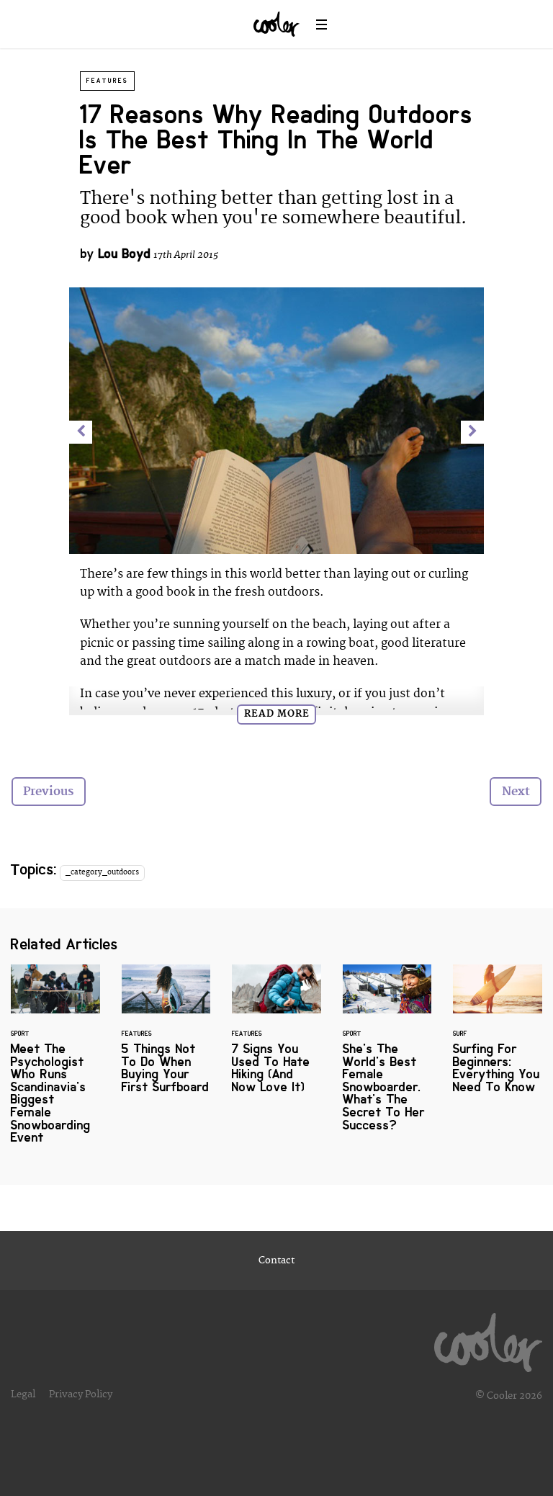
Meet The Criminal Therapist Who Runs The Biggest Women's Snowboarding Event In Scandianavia (55, 1063)
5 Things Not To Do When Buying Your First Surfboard (166, 1037)
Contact (276, 1260)
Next (516, 791)
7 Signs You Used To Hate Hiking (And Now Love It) (276, 1037)
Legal (23, 1394)
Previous (48, 791)
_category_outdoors (102, 872)
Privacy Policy (80, 1394)
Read (277, 714)
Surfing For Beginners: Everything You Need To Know (497, 1037)
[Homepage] (488, 1339)
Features (107, 80)
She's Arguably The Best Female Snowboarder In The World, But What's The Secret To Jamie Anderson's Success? (387, 1057)
